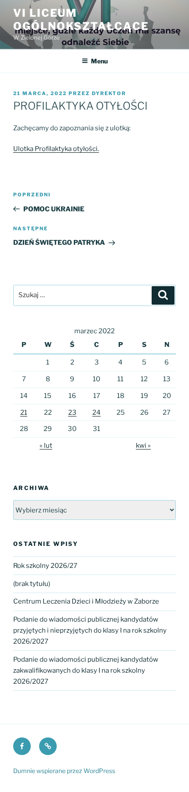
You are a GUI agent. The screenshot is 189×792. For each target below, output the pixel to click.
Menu (99, 61)
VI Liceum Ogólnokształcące (81, 20)
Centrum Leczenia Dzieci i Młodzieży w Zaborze (86, 601)
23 (72, 412)
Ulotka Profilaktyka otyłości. (56, 149)
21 (23, 412)
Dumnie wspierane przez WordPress (64, 770)
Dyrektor (109, 93)
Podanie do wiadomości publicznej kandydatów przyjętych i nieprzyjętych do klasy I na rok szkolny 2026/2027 (90, 630)
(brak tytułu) (31, 584)
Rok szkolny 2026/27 (45, 566)
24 (96, 412)
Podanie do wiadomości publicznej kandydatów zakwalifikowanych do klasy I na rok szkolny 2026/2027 (85, 670)
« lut (46, 445)
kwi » (143, 445)
